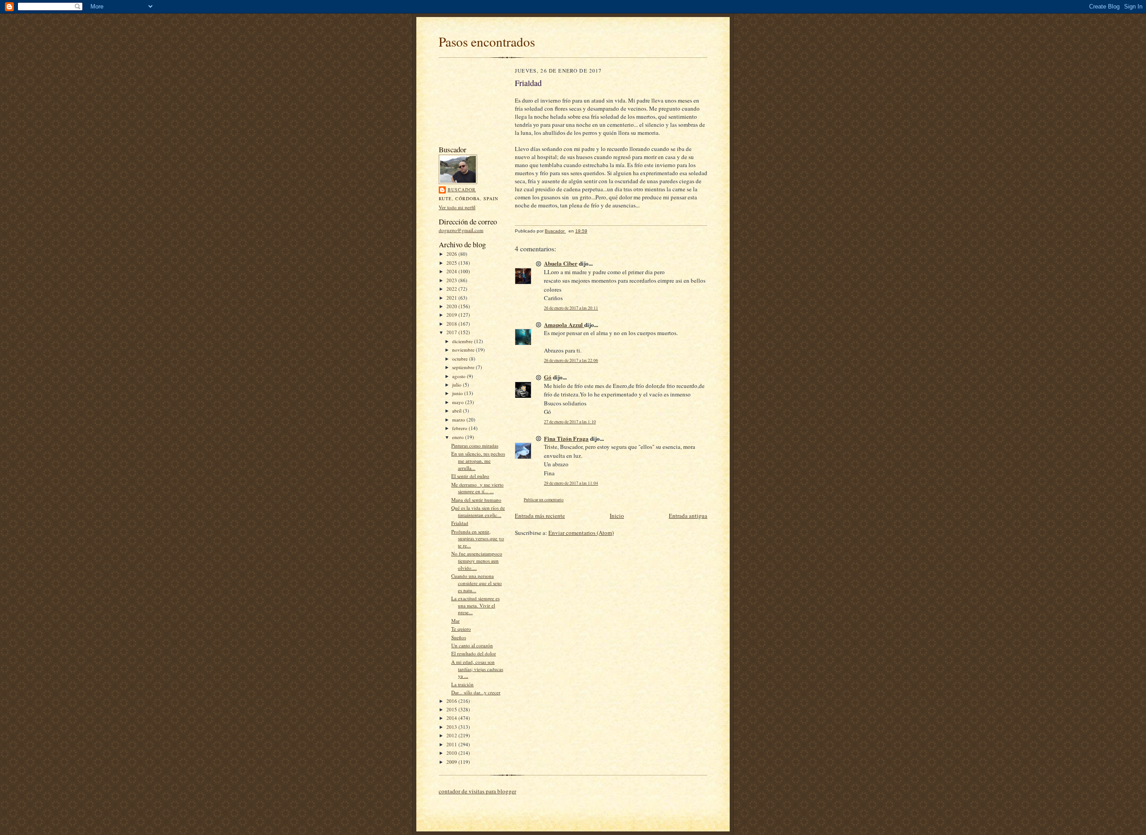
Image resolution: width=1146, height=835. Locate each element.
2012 (452, 735)
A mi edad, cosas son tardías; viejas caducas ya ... (477, 669)
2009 (452, 761)
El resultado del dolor (473, 653)
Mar (455, 620)
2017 (452, 332)
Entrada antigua (688, 516)
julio (457, 384)
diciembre (463, 341)
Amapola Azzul (564, 324)
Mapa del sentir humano (476, 499)
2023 (452, 280)
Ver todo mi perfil (457, 207)
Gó (548, 377)
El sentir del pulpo (470, 476)
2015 (452, 709)
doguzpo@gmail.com (461, 230)
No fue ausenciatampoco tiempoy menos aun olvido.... (476, 560)
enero (458, 437)
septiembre (464, 367)
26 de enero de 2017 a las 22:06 (571, 360)
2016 (452, 700)
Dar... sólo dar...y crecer (475, 692)
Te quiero (461, 628)
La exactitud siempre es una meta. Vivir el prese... (475, 605)
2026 (452, 253)
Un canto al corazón (472, 645)
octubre (460, 358)
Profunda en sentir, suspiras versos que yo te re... (477, 538)
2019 (452, 314)
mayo (458, 402)
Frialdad (459, 523)
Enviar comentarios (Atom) (581, 533)
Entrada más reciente (540, 516)
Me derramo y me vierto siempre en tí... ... (477, 488)
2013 (452, 726)
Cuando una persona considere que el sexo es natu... (476, 582)
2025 (452, 262)
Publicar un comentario (544, 500)
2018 (452, 323)
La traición (462, 684)
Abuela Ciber (560, 263)
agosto (459, 376)
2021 (452, 297)
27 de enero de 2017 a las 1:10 (570, 422)
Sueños (458, 637)
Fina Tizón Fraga (566, 438)
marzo (459, 419)
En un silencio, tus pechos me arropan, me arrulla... (478, 460)
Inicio (617, 516)
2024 (452, 271)
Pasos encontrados (487, 41)
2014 (452, 717)
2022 (452, 288)
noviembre (464, 349)
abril (457, 410)
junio (458, 393)
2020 (452, 306)
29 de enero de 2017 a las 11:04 (571, 483)
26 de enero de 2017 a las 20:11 (571, 308)
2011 (452, 744)
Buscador (462, 189)
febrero (460, 428)
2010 (452, 752)
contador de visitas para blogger (477, 791)
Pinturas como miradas (474, 445)
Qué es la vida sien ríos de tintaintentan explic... (478, 511)
